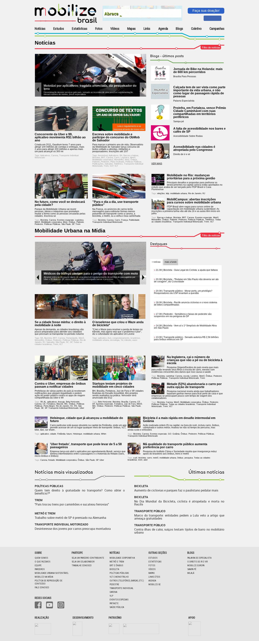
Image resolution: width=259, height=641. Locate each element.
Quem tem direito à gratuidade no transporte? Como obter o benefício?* (80, 491)
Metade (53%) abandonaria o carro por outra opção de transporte (194, 385)
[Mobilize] (66, 22)
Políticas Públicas (133, 162)
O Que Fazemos (42, 561)
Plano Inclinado (117, 162)
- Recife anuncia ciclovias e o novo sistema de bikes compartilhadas (185, 303)
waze (134, 340)
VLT (116, 166)
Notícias (40, 28)
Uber (82, 408)
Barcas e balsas (130, 155)
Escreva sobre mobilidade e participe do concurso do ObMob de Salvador (116, 137)
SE (42, 408)
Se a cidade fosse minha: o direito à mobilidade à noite (60, 323)
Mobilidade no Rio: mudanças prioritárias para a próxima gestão (191, 177)
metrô (155, 458)
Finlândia (61, 434)
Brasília (124, 402)
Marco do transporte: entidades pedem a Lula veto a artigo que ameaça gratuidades (179, 517)
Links (147, 28)
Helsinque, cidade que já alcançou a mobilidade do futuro (86, 419)
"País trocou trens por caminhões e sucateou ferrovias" (72, 504)
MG (66, 404)
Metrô (132, 157)
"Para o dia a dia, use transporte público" (115, 203)
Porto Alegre (49, 406)
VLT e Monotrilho (119, 577)
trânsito (127, 340)
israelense (135, 338)
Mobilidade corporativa (102, 159)
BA (121, 155)
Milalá (190, 573)
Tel (122, 340)
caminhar (170, 376)
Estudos (58, 28)
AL (45, 402)
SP (73, 224)
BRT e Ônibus (116, 565)
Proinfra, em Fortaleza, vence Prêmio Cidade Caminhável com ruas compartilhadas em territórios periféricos (199, 112)
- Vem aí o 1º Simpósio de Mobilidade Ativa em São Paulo (185, 326)
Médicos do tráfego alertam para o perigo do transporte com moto (91, 273)
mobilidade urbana (178, 193)
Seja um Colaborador (83, 561)
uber (146, 460)
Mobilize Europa (195, 565)
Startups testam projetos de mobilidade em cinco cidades (113, 385)
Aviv (109, 338)
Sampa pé (191, 569)
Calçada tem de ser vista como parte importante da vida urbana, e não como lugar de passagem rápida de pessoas (199, 92)
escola (186, 376)
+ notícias (156, 262)
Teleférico (118, 164)
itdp (167, 193)
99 (41, 402)
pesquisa (188, 458)
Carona (54, 155)
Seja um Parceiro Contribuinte (88, 558)
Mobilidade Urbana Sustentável (52, 573)
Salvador (109, 164)
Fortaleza (51, 404)
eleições (161, 193)
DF (93, 404)
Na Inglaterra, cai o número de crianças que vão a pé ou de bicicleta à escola (194, 360)
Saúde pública (117, 607)
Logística (125, 157)
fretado (51, 460)
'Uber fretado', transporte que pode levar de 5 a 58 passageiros (86, 446)
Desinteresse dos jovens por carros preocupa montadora (73, 529)
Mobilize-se (154, 584)
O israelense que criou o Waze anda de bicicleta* (118, 323)
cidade (53, 434)
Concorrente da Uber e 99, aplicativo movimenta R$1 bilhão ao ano (60, 137)
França (124, 220)
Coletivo (196, 28)
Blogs (179, 28)
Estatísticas (79, 28)
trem (140, 460)
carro (149, 458)
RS (75, 406)
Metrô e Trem (117, 561)
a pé (135, 458)
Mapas (131, 28)
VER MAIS (156, 163)
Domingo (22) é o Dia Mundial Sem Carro (99, 85)
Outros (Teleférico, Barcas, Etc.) (127, 580)
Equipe (38, 565)
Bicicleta (96, 157)
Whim (103, 434)
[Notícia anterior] (38, 90)
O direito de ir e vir (197, 561)
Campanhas (217, 29)
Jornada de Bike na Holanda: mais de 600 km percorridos (198, 70)
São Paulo (66, 224)
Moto (127, 159)
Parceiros (40, 569)
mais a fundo (171, 262)
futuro (69, 434)
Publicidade (134, 220)
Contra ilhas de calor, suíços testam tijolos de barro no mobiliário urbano (179, 531)
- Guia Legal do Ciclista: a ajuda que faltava (187, 270)
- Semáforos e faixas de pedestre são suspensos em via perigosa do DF (183, 315)
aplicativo (102, 338)
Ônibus (133, 159)
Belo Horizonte (72, 402)
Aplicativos (45, 155)
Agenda (163, 28)
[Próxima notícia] (143, 90)
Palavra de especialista (199, 558)
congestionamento (120, 338)
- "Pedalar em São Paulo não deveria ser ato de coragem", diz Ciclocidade (186, 280)
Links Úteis (154, 577)
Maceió (60, 404)
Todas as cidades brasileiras (182, 404)
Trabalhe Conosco (82, 565)
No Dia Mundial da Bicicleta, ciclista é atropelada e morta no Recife (179, 502)
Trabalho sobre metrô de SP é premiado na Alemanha (70, 518)
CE (44, 404)
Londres (194, 376)
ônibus (180, 458)
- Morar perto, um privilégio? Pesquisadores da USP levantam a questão (183, 292)
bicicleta (142, 458)
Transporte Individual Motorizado (107, 222)
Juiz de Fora (130, 404)
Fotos (99, 28)
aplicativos (52, 402)
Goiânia (176, 434)
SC (67, 342)
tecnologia (114, 340)
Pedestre (105, 162)
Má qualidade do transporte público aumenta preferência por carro (175, 446)
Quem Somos (41, 558)
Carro (116, 157)
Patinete (96, 162)
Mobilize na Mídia (44, 577)
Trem (106, 166)
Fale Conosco (42, 587)
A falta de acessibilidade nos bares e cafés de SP (199, 130)
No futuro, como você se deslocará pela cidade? (60, 203)
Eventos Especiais (119, 599)
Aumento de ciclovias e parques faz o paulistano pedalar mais (176, 490)
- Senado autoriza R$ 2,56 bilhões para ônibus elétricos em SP (186, 338)
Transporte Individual (121, 588)
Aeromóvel (103, 155)
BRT (103, 157)
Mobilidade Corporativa (122, 558)
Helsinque (77, 434)
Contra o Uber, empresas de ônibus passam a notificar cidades (60, 385)
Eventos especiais (65, 220)
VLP (111, 166)
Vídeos (114, 28)
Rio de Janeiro (194, 193)
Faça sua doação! (206, 11)
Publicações (98, 164)
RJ (203, 193)
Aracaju (61, 402)
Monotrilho (119, 159)
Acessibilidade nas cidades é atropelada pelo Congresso (194, 148)
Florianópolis (72, 338)
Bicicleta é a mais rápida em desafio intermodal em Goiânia (179, 419)
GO (169, 434)
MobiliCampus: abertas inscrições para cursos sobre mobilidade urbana (194, 201)
